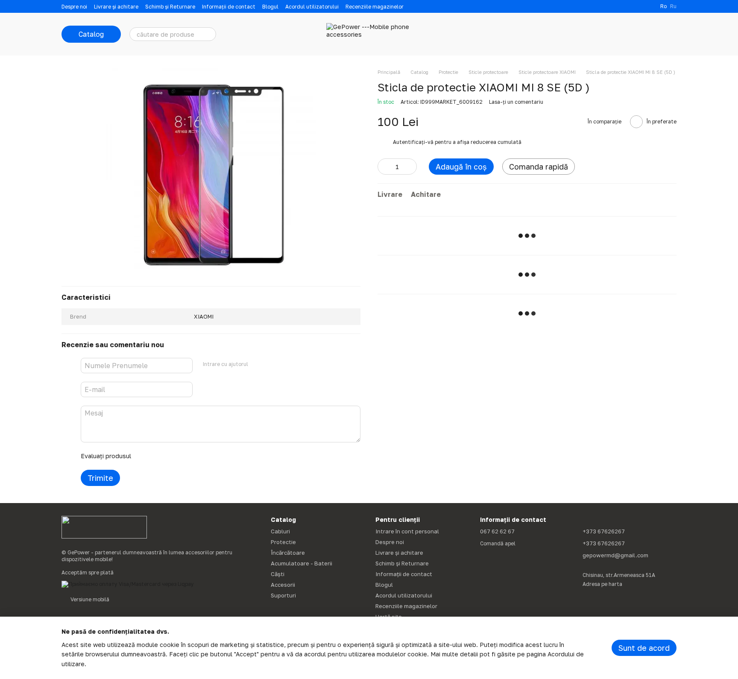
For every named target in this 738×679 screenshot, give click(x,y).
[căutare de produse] (209, 34)
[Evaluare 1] (145, 456)
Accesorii (283, 584)
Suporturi (283, 595)
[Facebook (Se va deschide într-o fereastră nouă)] (648, 6)
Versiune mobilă (89, 599)
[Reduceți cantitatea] (384, 166)
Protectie (283, 542)
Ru (673, 6)
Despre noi (74, 6)
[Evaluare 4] (186, 456)
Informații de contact (228, 6)
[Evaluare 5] (200, 456)
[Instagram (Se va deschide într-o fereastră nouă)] (638, 6)
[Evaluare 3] (172, 456)
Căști (277, 574)
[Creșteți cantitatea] (410, 166)
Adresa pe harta (602, 584)
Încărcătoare (288, 552)
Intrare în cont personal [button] (407, 531)
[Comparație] (603, 34)
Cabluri (280, 531)
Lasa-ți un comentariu (516, 102)
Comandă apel (497, 543)
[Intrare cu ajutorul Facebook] (257, 364)
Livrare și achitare (116, 6)
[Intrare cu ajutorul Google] (271, 364)
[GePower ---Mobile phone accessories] (104, 527)
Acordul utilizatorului (312, 6)
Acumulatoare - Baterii (301, 563)
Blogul (270, 6)
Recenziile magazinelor (375, 6)
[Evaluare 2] (159, 456)
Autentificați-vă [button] (414, 142)
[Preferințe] (625, 34)
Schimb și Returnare (170, 6)
